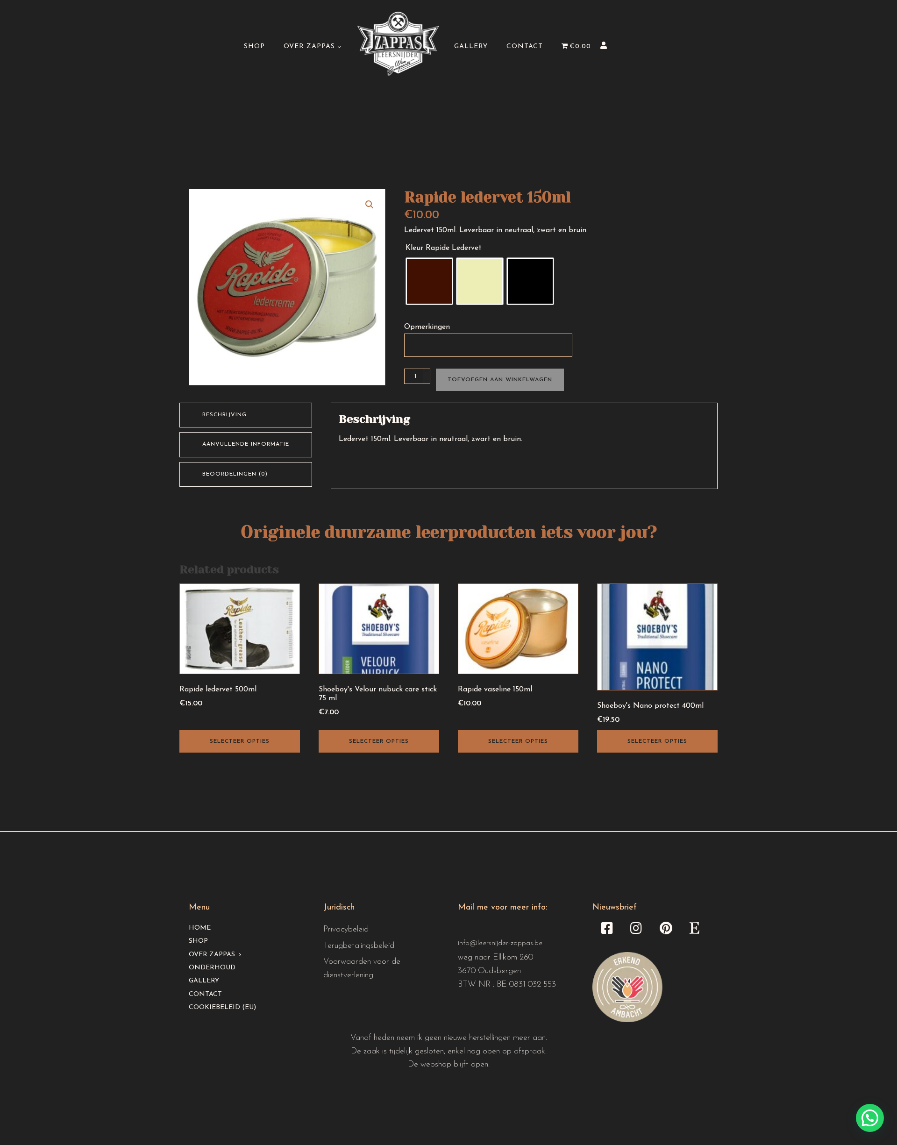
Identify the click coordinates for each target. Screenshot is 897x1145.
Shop (254, 46)
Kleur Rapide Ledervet (444, 248)
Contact (524, 46)
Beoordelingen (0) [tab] (235, 474)
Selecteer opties (240, 741)
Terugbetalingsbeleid (358, 946)
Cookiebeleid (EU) (222, 1007)
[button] (369, 204)
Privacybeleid (346, 929)
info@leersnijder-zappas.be (500, 943)
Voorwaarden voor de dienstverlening (361, 969)
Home (200, 928)
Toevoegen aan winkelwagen (500, 380)
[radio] (429, 281)
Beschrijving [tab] (224, 415)
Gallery (471, 46)
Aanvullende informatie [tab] (245, 444)
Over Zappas (309, 46)
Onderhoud (212, 967)
